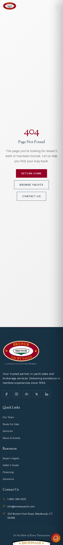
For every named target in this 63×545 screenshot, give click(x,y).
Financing (8, 472)
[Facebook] (6, 394)
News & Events (11, 438)
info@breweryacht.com (21, 506)
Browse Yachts (31, 184)
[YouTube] (26, 394)
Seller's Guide (11, 465)
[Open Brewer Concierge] (55, 537)
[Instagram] (16, 394)
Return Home (31, 173)
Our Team (8, 417)
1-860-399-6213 (16, 499)
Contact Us (31, 196)
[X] (36, 394)
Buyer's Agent (11, 458)
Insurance (8, 479)
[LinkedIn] (46, 394)
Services (8, 431)
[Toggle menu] (57, 6)
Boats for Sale (11, 424)
